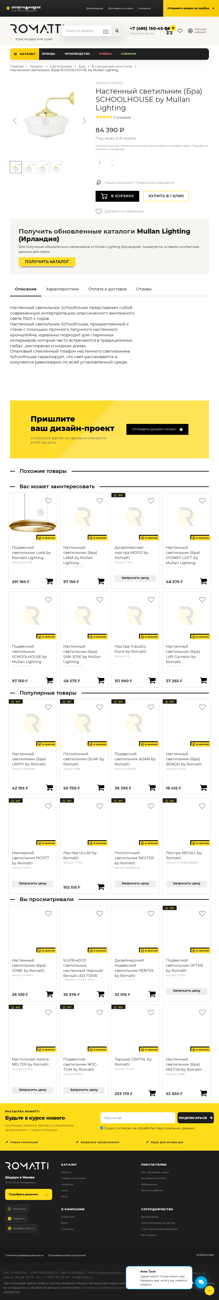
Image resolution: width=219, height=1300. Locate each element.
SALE (64, 1196)
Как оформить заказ (155, 1172)
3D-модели (148, 1235)
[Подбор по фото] (105, 31)
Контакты (144, 8)
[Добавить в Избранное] (48, 501)
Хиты (64, 1190)
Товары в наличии (73, 1178)
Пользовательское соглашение (67, 1255)
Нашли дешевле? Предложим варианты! (139, 183)
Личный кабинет (152, 1190)
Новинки (128, 53)
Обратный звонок (142, 33)
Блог (64, 1222)
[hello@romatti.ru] (34, 8)
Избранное (149, 1184)
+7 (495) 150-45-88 (150, 28)
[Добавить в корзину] (49, 581)
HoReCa (105, 53)
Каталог (27, 54)
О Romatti (68, 1216)
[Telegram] (27, 8)
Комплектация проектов (158, 1222)
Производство (77, 53)
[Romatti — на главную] (26, 1165)
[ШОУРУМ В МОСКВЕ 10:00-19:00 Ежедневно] (9, 8)
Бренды (48, 53)
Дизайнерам (94, 8)
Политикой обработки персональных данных (114, 1287)
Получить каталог (47, 261)
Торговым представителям (159, 1229)
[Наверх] (209, 1290)
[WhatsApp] (19, 8)
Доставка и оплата (120, 8)
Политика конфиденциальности (24, 1255)
